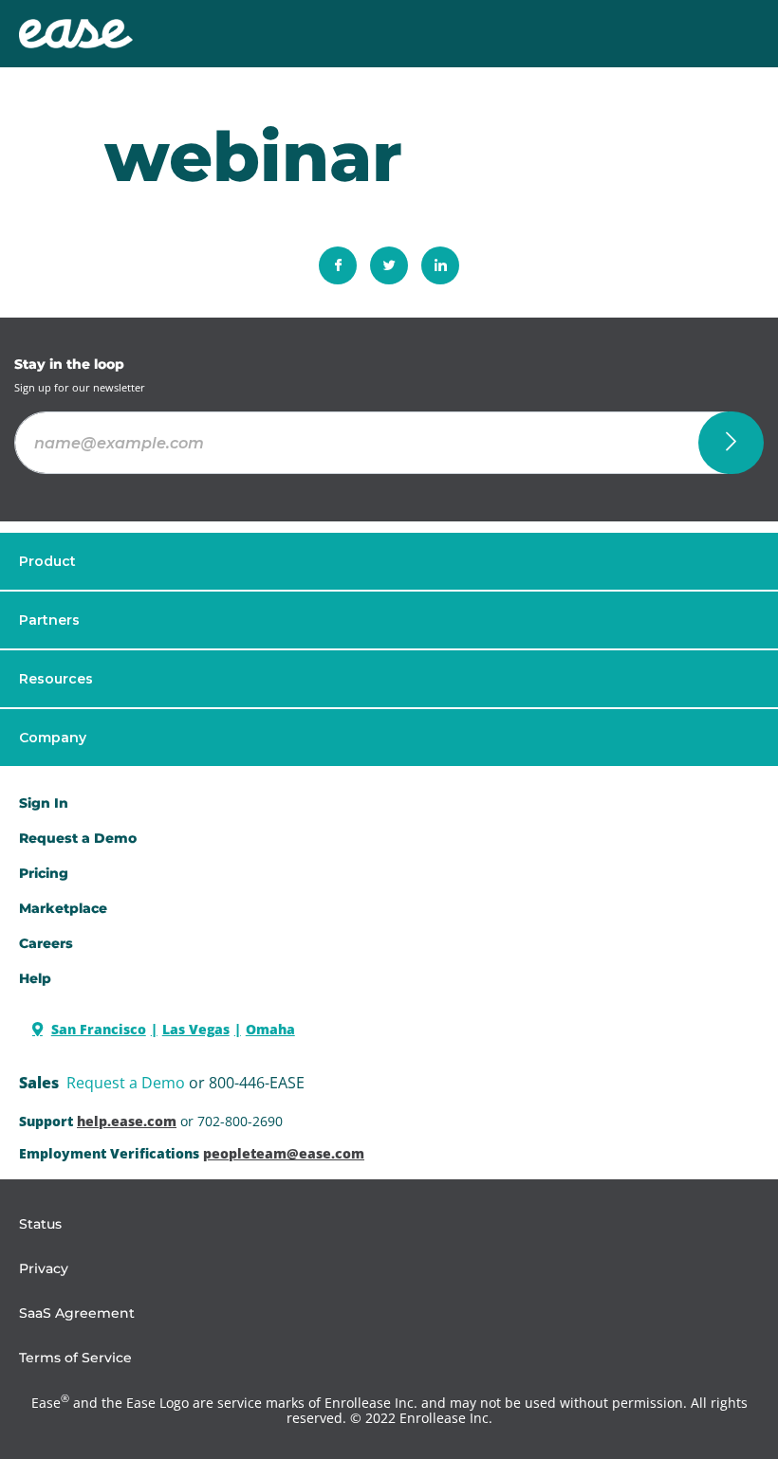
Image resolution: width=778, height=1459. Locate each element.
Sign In (43, 803)
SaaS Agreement (77, 1313)
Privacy (43, 1268)
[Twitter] (389, 265)
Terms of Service (75, 1357)
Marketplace (63, 908)
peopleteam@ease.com (283, 1153)
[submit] (731, 442)
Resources (56, 678)
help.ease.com (126, 1121)
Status (40, 1223)
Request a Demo (125, 1082)
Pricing (43, 873)
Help (35, 978)
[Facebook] (338, 265)
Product (47, 561)
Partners (49, 620)
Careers (46, 943)
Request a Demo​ (78, 838)
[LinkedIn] (440, 265)
